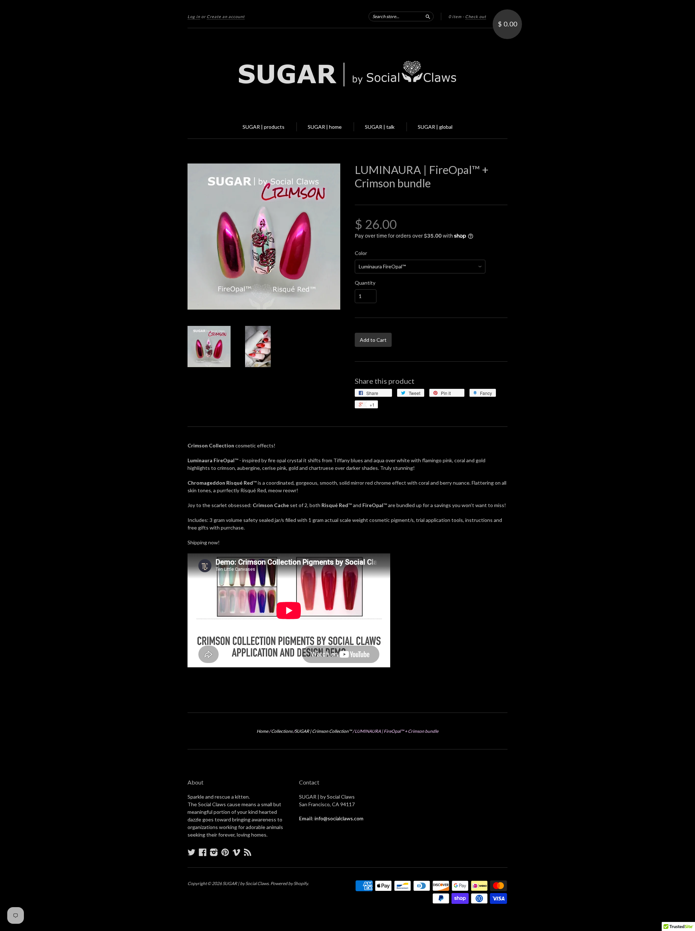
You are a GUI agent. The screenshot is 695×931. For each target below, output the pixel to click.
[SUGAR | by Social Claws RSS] (248, 852)
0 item (455, 16)
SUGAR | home (325, 127)
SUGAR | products (264, 127)
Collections (281, 731)
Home (262, 731)
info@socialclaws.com (339, 818)
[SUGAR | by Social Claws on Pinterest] (225, 852)
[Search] (428, 16)
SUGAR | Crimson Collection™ (323, 731)
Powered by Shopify (289, 883)
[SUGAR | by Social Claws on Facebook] (203, 852)
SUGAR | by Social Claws (246, 883)
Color (361, 253)
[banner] (347, 71)
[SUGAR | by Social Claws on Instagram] (214, 852)
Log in (194, 16)
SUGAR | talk (380, 127)
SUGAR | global (435, 127)
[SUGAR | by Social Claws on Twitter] (191, 852)
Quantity (365, 283)
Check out (475, 16)
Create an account (226, 16)
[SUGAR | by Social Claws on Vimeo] (236, 852)
